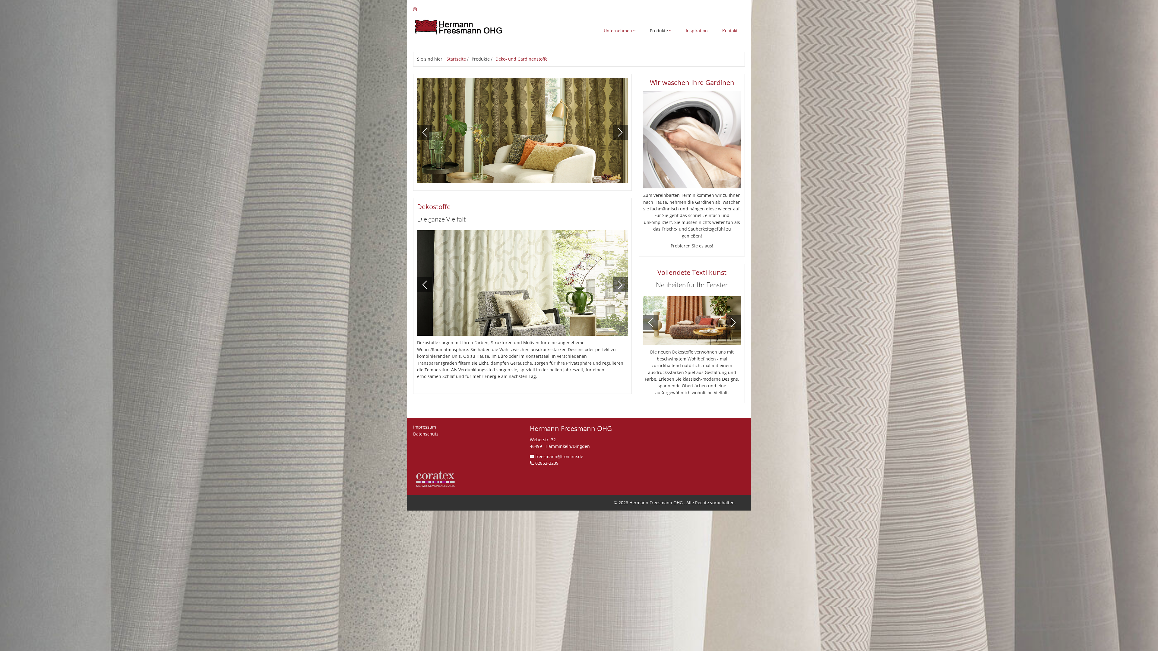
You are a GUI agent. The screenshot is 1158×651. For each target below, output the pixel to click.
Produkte (659, 30)
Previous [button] (424, 132)
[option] (522, 132)
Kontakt (730, 30)
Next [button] (620, 132)
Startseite (456, 59)
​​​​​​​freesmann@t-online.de (559, 456)
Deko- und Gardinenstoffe (521, 59)
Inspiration (697, 30)
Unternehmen (618, 30)
